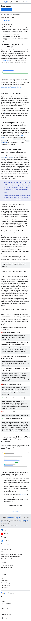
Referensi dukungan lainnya (7, 558)
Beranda (3, 14)
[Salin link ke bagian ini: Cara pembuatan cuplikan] (22, 93)
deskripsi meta (5, 60)
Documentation (6, 6)
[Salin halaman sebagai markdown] (13, 46)
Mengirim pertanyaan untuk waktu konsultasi (11, 554)
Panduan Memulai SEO (6, 567)
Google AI (3, 606)
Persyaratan (4, 614)
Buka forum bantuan (6, 552)
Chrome (3, 599)
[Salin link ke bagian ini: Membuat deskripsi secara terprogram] (2, 273)
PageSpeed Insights (5, 585)
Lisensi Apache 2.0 (21, 518)
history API (23, 494)
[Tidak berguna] (19, 17)
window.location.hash (15, 496)
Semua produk (4, 608)
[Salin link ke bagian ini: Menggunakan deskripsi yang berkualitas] (2, 311)
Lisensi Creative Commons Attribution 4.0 (15, 517)
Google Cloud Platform (6, 603)
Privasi (9, 614)
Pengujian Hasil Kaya (6, 583)
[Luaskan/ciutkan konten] (11, 24)
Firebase (3, 601)
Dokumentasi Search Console (8, 572)
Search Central (17, 2)
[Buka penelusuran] (24, 2)
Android (3, 596)
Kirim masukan (6, 20)
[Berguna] (17, 17)
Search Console (7, 9)
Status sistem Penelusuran (7, 569)
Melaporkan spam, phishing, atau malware (10, 556)
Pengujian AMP (4, 587)
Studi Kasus (3, 574)
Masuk (27, 1)
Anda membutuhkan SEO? (7, 565)
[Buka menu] (2, 1)
